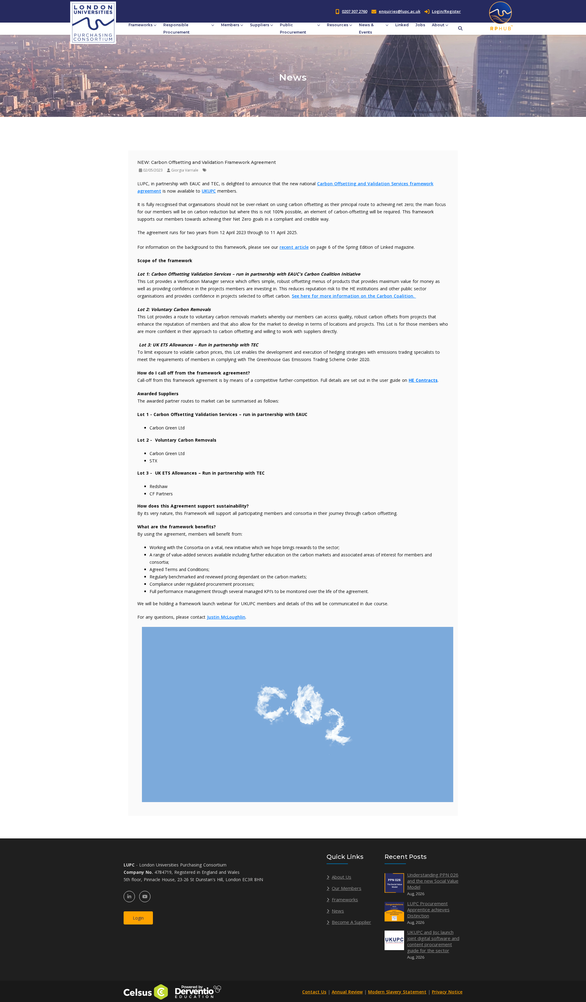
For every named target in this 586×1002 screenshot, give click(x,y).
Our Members (346, 888)
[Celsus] (146, 991)
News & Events (366, 28)
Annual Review (347, 992)
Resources (337, 25)
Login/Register (446, 11)
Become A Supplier (351, 922)
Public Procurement (293, 28)
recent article (294, 247)
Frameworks (140, 25)
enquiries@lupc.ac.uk (399, 11)
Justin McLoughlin (226, 617)
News (338, 911)
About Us (341, 877)
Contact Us (314, 992)
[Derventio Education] (198, 991)
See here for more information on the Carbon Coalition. (354, 296)
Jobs (420, 25)
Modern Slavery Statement (397, 992)
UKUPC (209, 191)
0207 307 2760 (354, 11)
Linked (402, 25)
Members (230, 25)
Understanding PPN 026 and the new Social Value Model (432, 881)
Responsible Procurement (176, 28)
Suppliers (259, 25)
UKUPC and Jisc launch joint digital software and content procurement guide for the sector (433, 941)
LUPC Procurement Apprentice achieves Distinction (428, 909)
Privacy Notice (447, 992)
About (438, 25)
